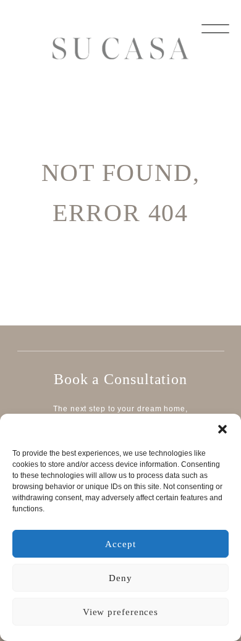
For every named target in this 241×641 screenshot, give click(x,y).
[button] (222, 429)
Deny (120, 578)
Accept (120, 544)
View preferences (120, 612)
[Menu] (215, 27)
